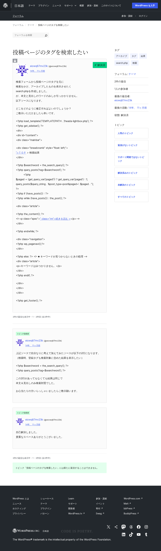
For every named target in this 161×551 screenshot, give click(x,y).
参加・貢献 (101, 498)
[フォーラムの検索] (46, 35)
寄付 (99, 508)
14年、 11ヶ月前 (37, 71)
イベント (100, 503)
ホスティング (19, 508)
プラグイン (45, 508)
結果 (143, 56)
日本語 (46, 531)
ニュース (17, 503)
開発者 (71, 508)
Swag (100, 513)
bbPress (129, 508)
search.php (122, 63)
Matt (127, 503)
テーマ (31, 25)
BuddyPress (131, 513)
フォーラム (18, 15)
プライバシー (19, 513)
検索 (135, 63)
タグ (134, 56)
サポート (72, 503)
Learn (71, 498)
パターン (44, 513)
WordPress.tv (76, 513)
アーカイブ (121, 56)
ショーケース (47, 498)
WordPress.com (133, 498)
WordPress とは (21, 498)
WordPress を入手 (145, 5)
